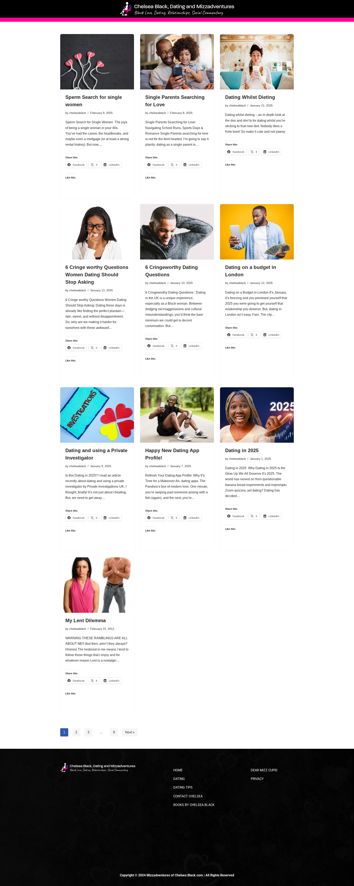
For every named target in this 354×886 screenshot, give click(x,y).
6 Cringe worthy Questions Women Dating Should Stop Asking (96, 274)
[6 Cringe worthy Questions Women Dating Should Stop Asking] (97, 232)
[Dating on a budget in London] (257, 232)
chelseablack (77, 112)
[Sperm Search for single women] (97, 61)
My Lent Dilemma (85, 620)
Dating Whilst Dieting (250, 97)
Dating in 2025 (242, 450)
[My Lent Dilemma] (97, 585)
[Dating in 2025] (257, 415)
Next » (130, 732)
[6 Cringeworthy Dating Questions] (177, 232)
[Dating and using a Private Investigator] (97, 415)
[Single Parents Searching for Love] (177, 61)
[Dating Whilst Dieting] (257, 61)
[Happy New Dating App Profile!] (177, 415)
